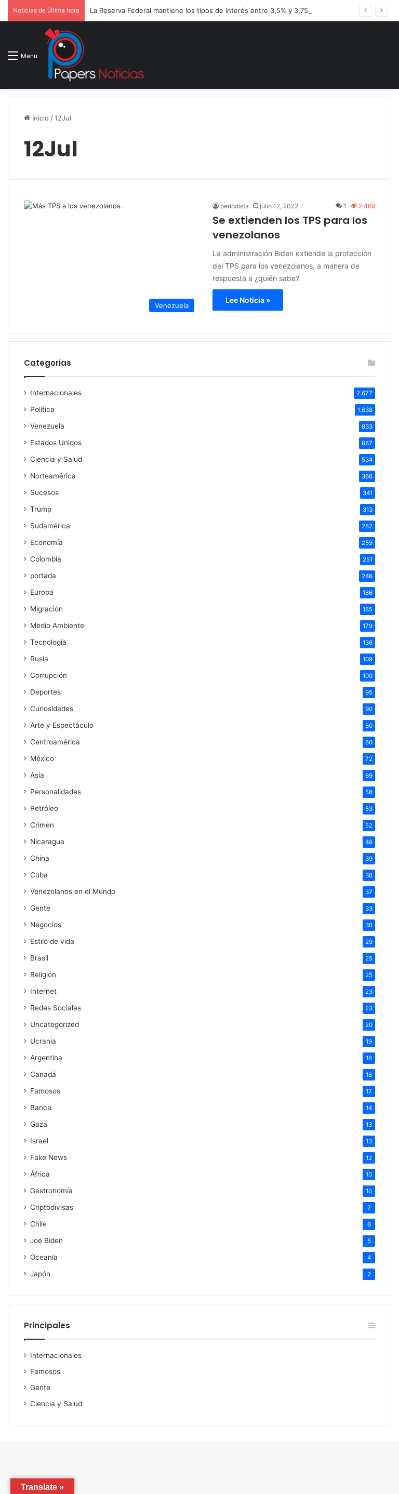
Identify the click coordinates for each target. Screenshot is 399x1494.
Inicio (39, 118)
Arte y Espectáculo (62, 725)
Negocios (45, 925)
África (40, 1174)
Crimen (42, 825)
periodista (234, 206)
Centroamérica (55, 742)
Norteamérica (53, 476)
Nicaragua (47, 841)
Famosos (45, 1091)
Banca (40, 1107)
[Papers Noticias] (94, 55)
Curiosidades (51, 708)
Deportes (45, 692)
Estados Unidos (56, 442)
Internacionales (56, 393)
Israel (39, 1141)
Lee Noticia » (247, 300)
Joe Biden (46, 1240)
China (39, 858)
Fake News (48, 1157)
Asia (37, 775)
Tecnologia (48, 642)
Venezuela (47, 426)
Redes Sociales (55, 1008)
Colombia (45, 559)
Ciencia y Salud (56, 459)
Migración (46, 609)
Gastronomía (51, 1190)
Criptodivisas (51, 1207)
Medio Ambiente (57, 625)
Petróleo (44, 808)
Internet (43, 991)
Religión (43, 974)
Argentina (46, 1057)
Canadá (43, 1074)
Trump (40, 509)
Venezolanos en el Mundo (72, 891)
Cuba (39, 875)
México (42, 758)
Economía (46, 542)
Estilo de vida (52, 941)
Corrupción (48, 675)
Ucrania (43, 1041)
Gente (40, 908)
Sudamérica (50, 526)
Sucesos (44, 492)
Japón (40, 1274)
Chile (38, 1224)
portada (43, 575)
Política (42, 409)
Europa (42, 592)
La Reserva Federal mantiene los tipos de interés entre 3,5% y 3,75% (202, 10)
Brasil (39, 958)
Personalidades (55, 792)
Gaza (38, 1124)
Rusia (39, 659)
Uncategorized (54, 1024)
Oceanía (44, 1257)
